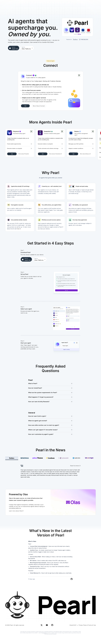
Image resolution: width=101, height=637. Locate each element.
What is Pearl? (32, 383)
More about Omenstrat (54, 153)
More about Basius (84, 153)
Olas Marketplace (27, 101)
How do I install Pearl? (35, 388)
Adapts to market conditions (76, 148)
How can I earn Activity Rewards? (38, 401)
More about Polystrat (23, 153)
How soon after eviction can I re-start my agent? (43, 425)
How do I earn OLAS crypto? (37, 416)
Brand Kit (72, 625)
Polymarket (56, 92)
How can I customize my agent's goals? (40, 434)
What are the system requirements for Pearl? (42, 392)
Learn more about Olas (15, 511)
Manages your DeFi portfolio (76, 144)
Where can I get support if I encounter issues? (43, 430)
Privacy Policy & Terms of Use (87, 625)
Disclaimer (44, 632)
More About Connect (39, 106)
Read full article (74, 465)
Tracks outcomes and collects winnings (48, 148)
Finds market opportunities (14, 144)
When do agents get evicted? (37, 420)
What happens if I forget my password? (40, 397)
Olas (18, 229)
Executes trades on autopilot (14, 148)
